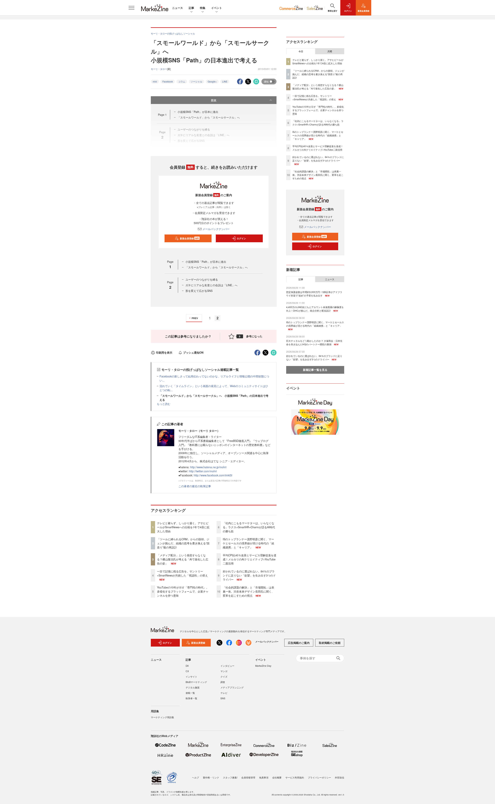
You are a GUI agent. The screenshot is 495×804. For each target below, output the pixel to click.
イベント (216, 8)
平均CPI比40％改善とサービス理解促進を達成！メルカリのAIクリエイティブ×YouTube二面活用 (249, 559)
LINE (224, 81)
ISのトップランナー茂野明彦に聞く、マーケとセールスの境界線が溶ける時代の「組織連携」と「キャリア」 (248, 543)
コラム (181, 81)
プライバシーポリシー (319, 777)
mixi (155, 81)
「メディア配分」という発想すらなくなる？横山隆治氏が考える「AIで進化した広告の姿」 (182, 559)
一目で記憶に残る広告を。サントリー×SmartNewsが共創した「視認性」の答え (182, 573)
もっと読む (163, 404)
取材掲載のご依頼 (330, 643)
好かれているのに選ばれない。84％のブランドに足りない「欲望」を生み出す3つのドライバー (249, 575)
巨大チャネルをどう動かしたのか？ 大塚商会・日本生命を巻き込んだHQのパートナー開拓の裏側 (314, 342)
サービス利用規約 (294, 777)
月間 (329, 51)
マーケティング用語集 (162, 717)
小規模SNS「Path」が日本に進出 (198, 112)
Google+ (212, 81)
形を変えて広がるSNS (199, 291)
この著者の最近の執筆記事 (194, 486)
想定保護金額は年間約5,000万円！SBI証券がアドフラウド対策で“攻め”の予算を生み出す (314, 293)
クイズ (223, 676)
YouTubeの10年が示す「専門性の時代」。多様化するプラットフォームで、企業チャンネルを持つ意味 (183, 591)
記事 (191, 8)
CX (187, 671)
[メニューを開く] (131, 7)
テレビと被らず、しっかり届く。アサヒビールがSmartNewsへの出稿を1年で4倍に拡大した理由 (183, 527)
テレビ (223, 692)
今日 (301, 51)
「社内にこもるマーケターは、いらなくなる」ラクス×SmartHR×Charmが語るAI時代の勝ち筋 (249, 527)
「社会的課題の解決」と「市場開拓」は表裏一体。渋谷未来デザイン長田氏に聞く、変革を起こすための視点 (248, 591)
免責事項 (263, 777)
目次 (213, 100)
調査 (222, 682)
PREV (195, 318)
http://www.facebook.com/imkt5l (213, 475)
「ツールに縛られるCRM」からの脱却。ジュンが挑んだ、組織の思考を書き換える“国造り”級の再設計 (183, 543)
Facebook (167, 81)
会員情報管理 (248, 777)
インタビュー (227, 665)
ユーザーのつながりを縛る (201, 279)
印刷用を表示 (164, 352)
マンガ (223, 671)
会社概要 (277, 777)
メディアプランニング (232, 687)
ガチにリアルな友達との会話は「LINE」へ (211, 285)
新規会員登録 (189, 238)
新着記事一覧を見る (315, 370)
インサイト (191, 676)
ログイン (241, 238)
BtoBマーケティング (196, 682)
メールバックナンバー (216, 229)
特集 (202, 8)
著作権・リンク (211, 777)
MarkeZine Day (263, 665)
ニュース (177, 8)
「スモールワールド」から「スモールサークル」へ (216, 267)
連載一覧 (190, 692)
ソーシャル (196, 81)
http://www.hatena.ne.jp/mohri (208, 467)
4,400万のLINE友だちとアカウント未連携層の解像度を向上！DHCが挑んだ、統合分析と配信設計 (315, 308)
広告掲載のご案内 (299, 643)
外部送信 (339, 777)
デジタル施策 (193, 687)
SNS (222, 698)
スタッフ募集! (230, 777)
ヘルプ (195, 777)
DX (187, 665)
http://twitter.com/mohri (203, 471)
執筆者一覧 (191, 698)
